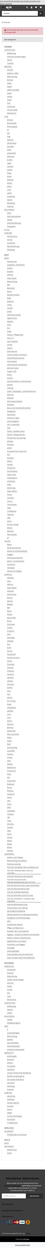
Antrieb (10, 70)
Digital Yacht (12, 318)
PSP (8, 777)
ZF (8, 538)
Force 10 (10, 338)
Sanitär (10, 464)
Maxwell (10, 398)
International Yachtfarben (17, 365)
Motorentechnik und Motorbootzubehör (22, 914)
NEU (8, 921)
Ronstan (10, 791)
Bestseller (11, 288)
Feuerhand (11, 654)
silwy (9, 484)
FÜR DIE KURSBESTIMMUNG (18, 892)
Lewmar (10, 711)
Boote (9, 291)
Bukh (9, 298)
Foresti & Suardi (13, 657)
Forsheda (10, 664)
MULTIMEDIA (9, 210)
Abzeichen (11, 1096)
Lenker (9, 96)
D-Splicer (10, 631)
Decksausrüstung (14, 315)
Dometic (10, 641)
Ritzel (9, 186)
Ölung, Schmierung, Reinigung (19, 1073)
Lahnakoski (11, 707)
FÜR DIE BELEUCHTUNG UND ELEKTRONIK (23, 885)
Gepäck (10, 1009)
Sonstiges (11, 568)
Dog (8, 136)
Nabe (9, 173)
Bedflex (10, 604)
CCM (6, 116)
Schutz (9, 240)
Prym (9, 774)
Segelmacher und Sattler (16, 941)
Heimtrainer (11, 143)
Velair (9, 834)
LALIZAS (7, 541)
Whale (9, 847)
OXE (8, 428)
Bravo (9, 621)
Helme (9, 60)
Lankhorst (8, 574)
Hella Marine (12, 351)
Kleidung (10, 156)
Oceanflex (11, 751)
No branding (12, 747)
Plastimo (10, 444)
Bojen (9, 544)
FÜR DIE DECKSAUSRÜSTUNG (18, 889)
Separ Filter (11, 474)
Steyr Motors (12, 491)
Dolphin (10, 321)
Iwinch (9, 697)
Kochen (10, 378)
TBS (8, 817)
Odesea (10, 754)
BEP (8, 285)
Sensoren (10, 1083)
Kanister (10, 1106)
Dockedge (11, 638)
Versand (28, 1233)
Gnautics (10, 684)
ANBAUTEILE (9, 966)
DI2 (8, 133)
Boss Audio (11, 618)
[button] (27, 7)
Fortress (10, 667)
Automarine (11, 594)
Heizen (9, 348)
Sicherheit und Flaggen (16, 944)
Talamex (10, 814)
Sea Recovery (12, 471)
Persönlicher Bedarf (14, 924)
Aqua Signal (11, 278)
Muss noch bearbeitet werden (18, 408)
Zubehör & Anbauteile (15, 1049)
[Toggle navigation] (3, 6)
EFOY (9, 325)
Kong (9, 704)
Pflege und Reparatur (15, 928)
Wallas (9, 528)
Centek (9, 308)
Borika (9, 614)
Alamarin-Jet (12, 261)
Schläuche (11, 468)
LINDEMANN (9, 854)
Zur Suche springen (29, 1)
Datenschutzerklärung (12, 1186)
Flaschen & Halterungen (16, 56)
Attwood (10, 591)
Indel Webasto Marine (15, 358)
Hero (9, 691)
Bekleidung (11, 53)
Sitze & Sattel (12, 110)
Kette (9, 150)
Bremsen (10, 1059)
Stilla (9, 807)
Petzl (9, 761)
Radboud (10, 784)
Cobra (9, 311)
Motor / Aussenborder (15, 561)
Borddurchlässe (13, 295)
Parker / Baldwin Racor (16, 431)
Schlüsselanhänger (14, 1116)
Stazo (9, 804)
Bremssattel (11, 123)
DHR (8, 634)
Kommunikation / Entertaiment (19, 381)
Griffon (10, 687)
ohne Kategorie (13, 421)
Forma (9, 661)
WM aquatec (12, 534)
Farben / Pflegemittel (15, 335)
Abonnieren (34, 1196)
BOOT (6, 1143)
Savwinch (10, 794)
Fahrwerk (10, 1069)
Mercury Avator (13, 734)
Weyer (9, 844)
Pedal (9, 100)
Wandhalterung (13, 246)
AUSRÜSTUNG (9, 50)
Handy (9, 220)
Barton (9, 598)
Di (8, 130)
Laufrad (10, 166)
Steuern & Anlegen (14, 571)
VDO (8, 518)
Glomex (10, 681)
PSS (8, 454)
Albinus (10, 584)
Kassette (10, 146)
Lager (9, 163)
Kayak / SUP (11, 371)
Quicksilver (11, 781)
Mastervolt (11, 731)
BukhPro (10, 301)
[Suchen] (40, 13)
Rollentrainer (12, 236)
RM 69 (9, 461)
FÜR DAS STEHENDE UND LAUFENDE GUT (23, 867)
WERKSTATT (9, 1053)
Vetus (9, 521)
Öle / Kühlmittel (13, 424)
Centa (9, 305)
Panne (9, 1109)
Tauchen (10, 498)
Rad (8, 103)
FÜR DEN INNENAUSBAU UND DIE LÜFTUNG (20, 872)
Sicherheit (11, 243)
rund (9, 190)
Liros (9, 714)
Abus (9, 581)
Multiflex (10, 404)
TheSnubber (12, 504)
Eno (8, 328)
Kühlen (10, 385)
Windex (10, 851)
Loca (9, 717)
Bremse (10, 80)
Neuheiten (11, 414)
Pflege (9, 1113)
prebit (9, 448)
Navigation (11, 226)
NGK (9, 744)
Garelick (10, 677)
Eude (9, 647)
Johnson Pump (12, 368)
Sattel (9, 193)
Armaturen (11, 969)
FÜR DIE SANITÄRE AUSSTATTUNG (20, 895)
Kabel (9, 93)
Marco (9, 721)
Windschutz (11, 113)
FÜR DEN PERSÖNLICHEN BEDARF (20, 876)
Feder (9, 83)
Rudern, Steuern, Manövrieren (19, 938)
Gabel (9, 86)
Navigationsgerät (13, 1023)
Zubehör (10, 206)
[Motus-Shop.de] (9, 7)
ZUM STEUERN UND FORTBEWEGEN (21, 958)
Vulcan (9, 837)
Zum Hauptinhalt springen (10, 1)
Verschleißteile (13, 1043)
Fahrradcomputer (14, 216)
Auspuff (10, 973)
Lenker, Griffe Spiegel (15, 979)
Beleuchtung (12, 76)
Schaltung (11, 106)
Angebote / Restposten (16, 265)
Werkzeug (11, 203)
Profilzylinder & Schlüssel (17, 1134)
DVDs (9, 213)
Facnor (9, 651)
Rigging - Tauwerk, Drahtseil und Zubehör (23, 934)
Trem (9, 821)
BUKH (6, 258)
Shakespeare (12, 478)
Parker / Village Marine (16, 434)
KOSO (9, 1153)
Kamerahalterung (14, 223)
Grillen (9, 345)
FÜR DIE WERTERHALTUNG (17, 904)
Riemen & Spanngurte (15, 1076)
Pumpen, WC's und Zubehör (18, 931)
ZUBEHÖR (8, 233)
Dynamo (10, 140)
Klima (9, 375)
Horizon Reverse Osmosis (17, 355)
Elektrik (10, 1039)
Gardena (10, 674)
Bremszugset (12, 126)
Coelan (9, 628)
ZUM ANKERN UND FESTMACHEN (20, 954)
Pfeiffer (10, 764)
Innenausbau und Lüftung (17, 908)
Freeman (10, 671)
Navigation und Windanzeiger (18, 918)
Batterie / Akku (12, 73)
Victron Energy (12, 524)
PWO (6, 1026)
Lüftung (10, 388)
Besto (9, 611)
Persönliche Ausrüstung (16, 438)
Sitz (8, 993)
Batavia (10, 601)
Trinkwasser (11, 511)
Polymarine (11, 767)
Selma (9, 797)
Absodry (10, 578)
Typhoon (10, 514)
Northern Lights (13, 418)
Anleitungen (12, 1056)
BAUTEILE (8, 66)
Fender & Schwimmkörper (17, 551)
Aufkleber (11, 1099)
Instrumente (12, 361)
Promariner (11, 771)
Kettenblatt (11, 153)
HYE (8, 694)
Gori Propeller (12, 341)
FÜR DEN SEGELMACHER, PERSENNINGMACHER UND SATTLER (21, 881)
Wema (9, 841)
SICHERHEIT (8, 1131)
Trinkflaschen (12, 1123)
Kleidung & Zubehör (15, 558)
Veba (9, 831)
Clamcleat (11, 624)
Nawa (9, 741)
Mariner (10, 727)
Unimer (10, 827)
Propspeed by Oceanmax (16, 451)
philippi (10, 441)
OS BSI (9, 757)
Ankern (10, 268)
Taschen (10, 63)
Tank (9, 996)
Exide (9, 331)
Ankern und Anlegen (15, 857)
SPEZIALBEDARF (13, 951)
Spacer (9, 200)
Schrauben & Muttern (15, 1079)
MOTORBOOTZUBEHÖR (16, 911)
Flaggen (10, 554)
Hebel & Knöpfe (13, 90)
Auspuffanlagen (13, 1033)
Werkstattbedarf (13, 1046)
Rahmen (10, 180)
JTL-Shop (26, 1239)
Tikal (9, 508)
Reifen (9, 183)
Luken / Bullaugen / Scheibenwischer (21, 391)
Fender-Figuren (13, 1103)
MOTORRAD (9, 1146)
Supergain (11, 811)
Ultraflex (10, 824)
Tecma (9, 501)
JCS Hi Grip (11, 701)
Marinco (10, 395)
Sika (8, 801)
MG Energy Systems (14, 401)
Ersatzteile (11, 1066)
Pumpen (10, 458)
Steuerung (11, 488)
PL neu (7, 230)
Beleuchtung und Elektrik (17, 861)
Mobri (9, 737)
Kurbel (9, 160)
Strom (9, 494)
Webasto (10, 531)
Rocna (9, 787)
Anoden (10, 271)
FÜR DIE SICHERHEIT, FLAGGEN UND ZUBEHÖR (21, 900)
